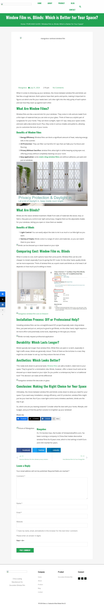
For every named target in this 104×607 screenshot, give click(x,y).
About (50, 3)
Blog (72, 3)
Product (61, 3)
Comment (20, 476)
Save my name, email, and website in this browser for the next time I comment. (48, 531)
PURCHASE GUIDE (33, 24)
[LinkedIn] (2, 304)
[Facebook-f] (79, 578)
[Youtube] (82, 578)
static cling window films (49, 157)
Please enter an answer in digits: (28, 536)
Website (19, 521)
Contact (72, 10)
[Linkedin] (85, 578)
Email (19, 512)
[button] (80, 6)
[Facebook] (2, 294)
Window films (52, 366)
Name (19, 503)
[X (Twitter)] (2, 299)
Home (40, 3)
